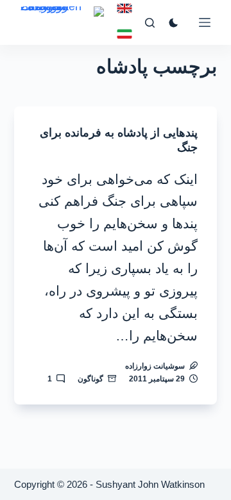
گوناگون (90, 378)
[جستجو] (150, 23)
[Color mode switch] (173, 23)
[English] (124, 8)
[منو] (204, 22)
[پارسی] (124, 34)
